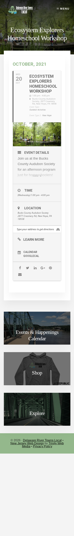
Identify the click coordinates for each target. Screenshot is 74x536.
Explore (37, 413)
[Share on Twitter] (27, 268)
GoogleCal (31, 255)
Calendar (30, 252)
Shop (37, 373)
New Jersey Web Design (27, 443)
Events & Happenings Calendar (37, 335)
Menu (64, 8)
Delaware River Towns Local (42, 440)
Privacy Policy (42, 446)
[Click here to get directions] (58, 229)
